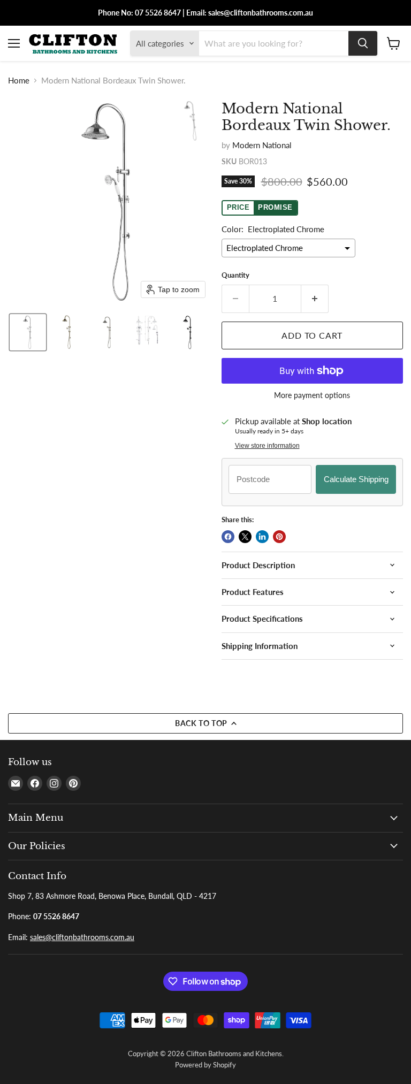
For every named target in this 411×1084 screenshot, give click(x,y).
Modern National (262, 145)
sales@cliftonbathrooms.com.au (82, 937)
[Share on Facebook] (228, 536)
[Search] (362, 43)
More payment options (312, 395)
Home (18, 80)
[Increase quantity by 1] (315, 298)
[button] (28, 332)
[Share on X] (245, 536)
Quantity (235, 275)
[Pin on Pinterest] (279, 536)
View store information (267, 445)
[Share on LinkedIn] (262, 536)
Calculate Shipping (356, 479)
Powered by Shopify (205, 1064)
